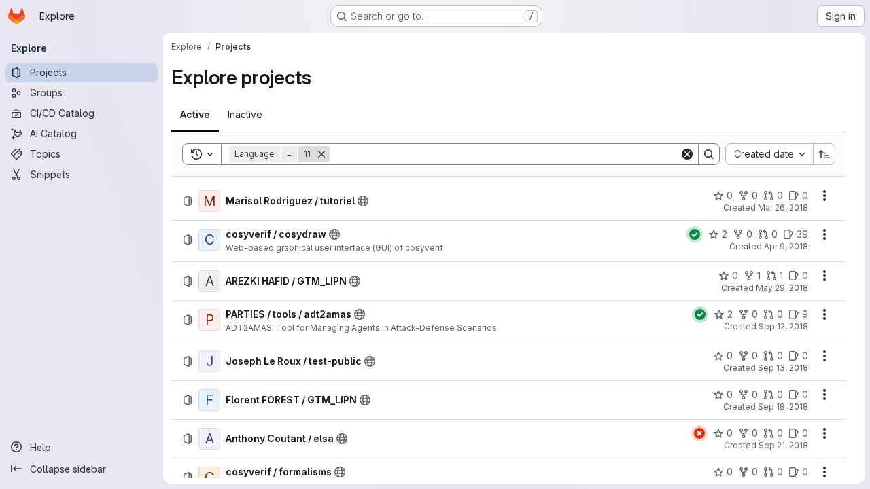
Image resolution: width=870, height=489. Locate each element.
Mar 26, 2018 (783, 207)
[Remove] (321, 154)
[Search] (709, 154)
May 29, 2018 (782, 288)
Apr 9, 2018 (786, 246)
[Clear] (687, 154)
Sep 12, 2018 (783, 326)
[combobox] (769, 154)
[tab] (195, 115)
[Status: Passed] (694, 234)
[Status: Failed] (699, 433)
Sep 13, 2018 (783, 368)
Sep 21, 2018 (783, 445)
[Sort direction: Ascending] (824, 154)
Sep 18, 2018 (783, 406)
